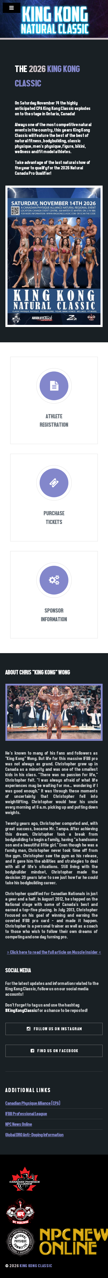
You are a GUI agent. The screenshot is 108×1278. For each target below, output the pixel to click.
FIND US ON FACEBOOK (56, 1051)
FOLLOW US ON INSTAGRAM (56, 1029)
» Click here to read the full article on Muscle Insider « (54, 952)
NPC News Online (18, 1124)
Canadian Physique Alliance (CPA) (32, 1103)
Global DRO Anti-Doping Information (34, 1134)
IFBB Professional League (26, 1113)
